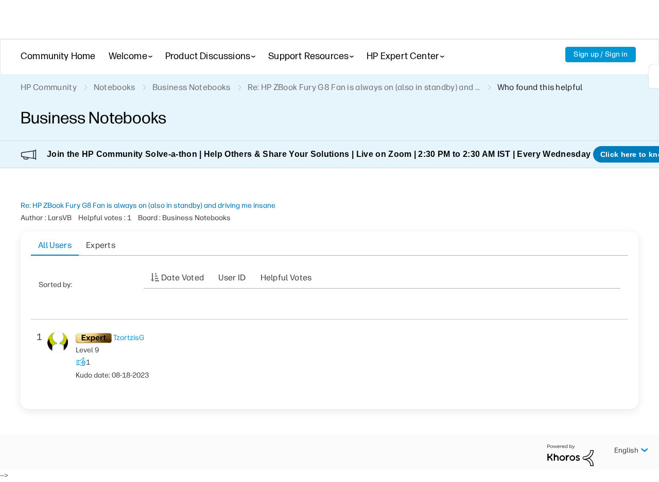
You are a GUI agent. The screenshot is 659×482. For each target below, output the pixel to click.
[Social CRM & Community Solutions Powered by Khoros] (570, 454)
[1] (654, 76)
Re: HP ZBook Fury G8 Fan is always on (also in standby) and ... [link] (364, 87)
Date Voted (182, 277)
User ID (232, 277)
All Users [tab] (55, 245)
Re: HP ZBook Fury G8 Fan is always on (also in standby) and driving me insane (148, 205)
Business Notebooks (191, 87)
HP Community (49, 87)
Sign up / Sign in (601, 54)
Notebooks (114, 87)
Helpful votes (286, 277)
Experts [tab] (100, 245)
